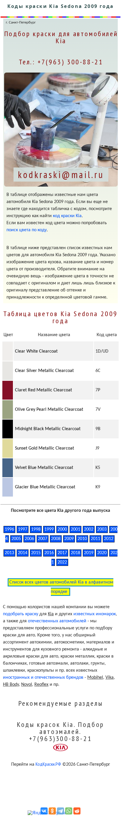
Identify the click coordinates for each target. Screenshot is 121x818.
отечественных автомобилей (57, 621)
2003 (102, 529)
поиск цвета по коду (26, 230)
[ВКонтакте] (44, 810)
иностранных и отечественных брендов (43, 677)
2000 (62, 529)
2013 (9, 553)
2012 (108, 539)
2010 (82, 539)
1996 (9, 529)
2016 (49, 553)
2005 (16, 539)
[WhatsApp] (68, 810)
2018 (75, 553)
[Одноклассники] (52, 810)
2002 (88, 529)
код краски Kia (67, 216)
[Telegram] (60, 810)
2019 (88, 553)
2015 (36, 553)
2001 (75, 529)
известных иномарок (94, 614)
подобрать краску (20, 614)
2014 (22, 553)
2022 (62, 562)
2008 (55, 539)
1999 (49, 529)
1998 (36, 529)
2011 (95, 539)
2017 (62, 553)
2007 (42, 539)
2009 (69, 539)
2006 (29, 539)
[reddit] (76, 810)
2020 (102, 553)
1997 (22, 529)
